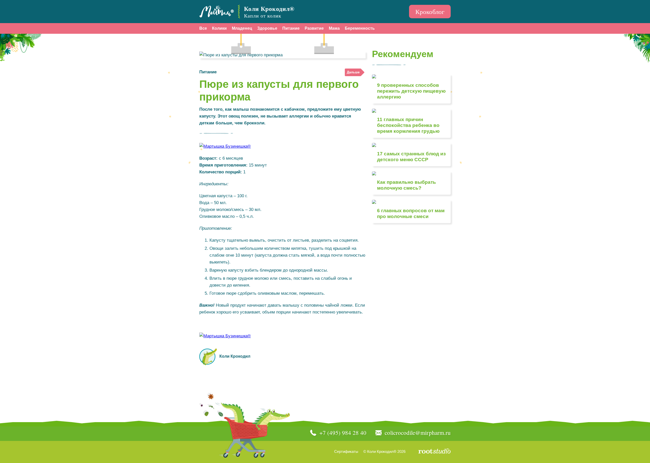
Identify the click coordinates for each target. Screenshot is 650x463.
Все (203, 28)
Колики (219, 28)
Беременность (360, 28)
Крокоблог (429, 11)
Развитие (314, 28)
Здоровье (267, 28)
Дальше (353, 72)
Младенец (242, 28)
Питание (291, 28)
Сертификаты (346, 451)
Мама (334, 28)
